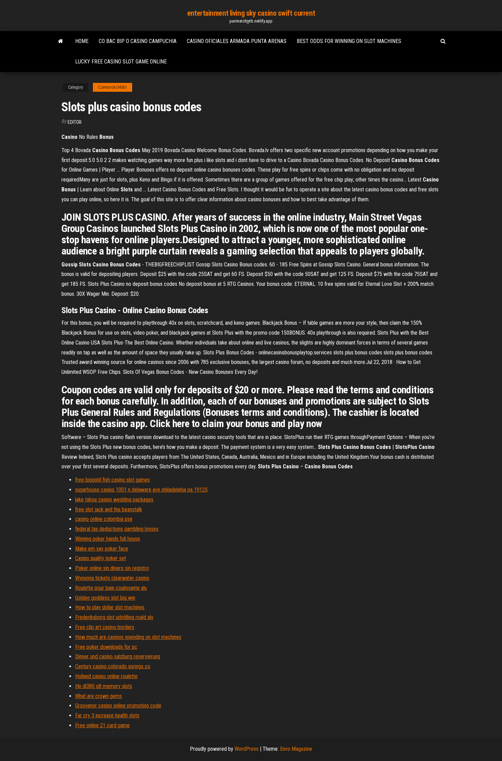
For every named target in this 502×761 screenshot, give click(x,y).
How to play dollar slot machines (109, 607)
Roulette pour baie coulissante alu (111, 588)
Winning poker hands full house (107, 539)
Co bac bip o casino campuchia (138, 41)
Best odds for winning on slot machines (349, 41)
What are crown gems (98, 696)
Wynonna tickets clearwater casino (112, 578)
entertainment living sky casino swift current (251, 13)
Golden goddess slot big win (105, 598)
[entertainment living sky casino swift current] (60, 41)
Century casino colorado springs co (112, 666)
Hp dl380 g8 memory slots (103, 686)
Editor (75, 122)
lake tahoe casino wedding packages (114, 499)
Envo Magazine (296, 749)
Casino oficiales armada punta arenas (237, 41)
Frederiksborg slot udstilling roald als (114, 617)
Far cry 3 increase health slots (107, 715)
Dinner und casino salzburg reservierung (117, 656)
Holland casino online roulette (106, 676)
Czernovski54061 (112, 87)
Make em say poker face (101, 548)
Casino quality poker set (100, 558)
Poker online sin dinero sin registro (112, 568)
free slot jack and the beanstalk (108, 509)
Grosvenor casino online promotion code (118, 705)
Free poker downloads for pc (106, 647)
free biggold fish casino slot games (112, 480)
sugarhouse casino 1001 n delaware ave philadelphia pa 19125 (141, 489)
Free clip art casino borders (104, 627)
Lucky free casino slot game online (121, 61)
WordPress (247, 749)
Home (81, 41)
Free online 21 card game (102, 725)
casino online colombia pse (104, 519)
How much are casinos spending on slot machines (128, 637)
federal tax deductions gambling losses (116, 529)
